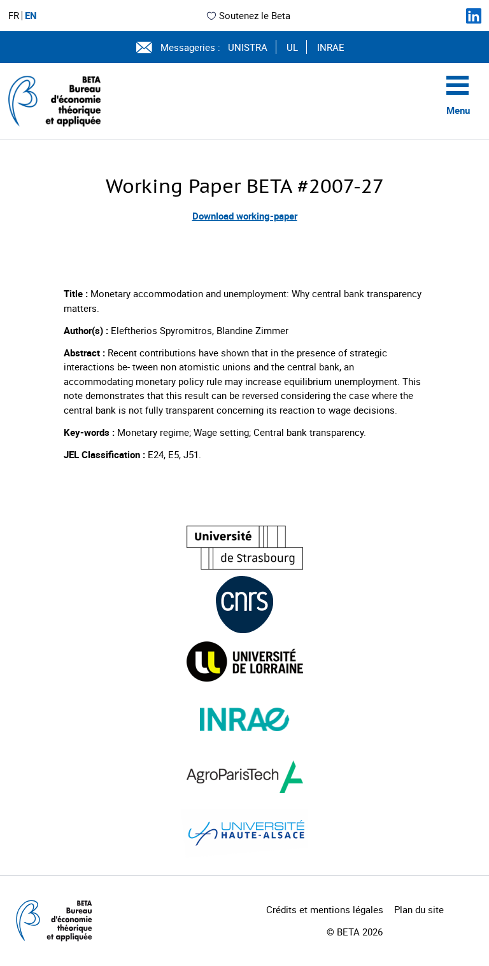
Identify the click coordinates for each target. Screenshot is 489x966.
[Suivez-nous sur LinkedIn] (473, 16)
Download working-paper (244, 215)
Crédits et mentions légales (324, 909)
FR (13, 15)
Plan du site (419, 909)
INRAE (330, 47)
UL (292, 47)
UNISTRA (247, 47)
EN (31, 15)
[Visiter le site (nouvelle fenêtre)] (245, 548)
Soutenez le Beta (254, 15)
